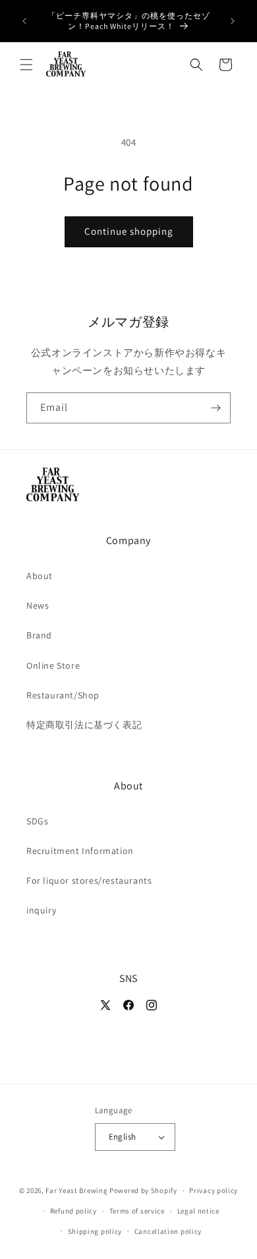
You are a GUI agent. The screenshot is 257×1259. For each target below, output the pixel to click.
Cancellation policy (168, 1231)
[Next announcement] (232, 21)
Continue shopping (128, 231)
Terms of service (137, 1210)
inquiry (41, 910)
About (39, 576)
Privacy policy (213, 1190)
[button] (26, 64)
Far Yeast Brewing (76, 1190)
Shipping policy (95, 1231)
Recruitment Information (80, 851)
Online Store (53, 665)
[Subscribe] (215, 407)
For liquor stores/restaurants (89, 880)
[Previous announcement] (24, 21)
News (37, 605)
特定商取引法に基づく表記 (84, 725)
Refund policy (73, 1210)
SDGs (37, 821)
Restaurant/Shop (63, 695)
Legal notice (198, 1210)
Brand (39, 635)
